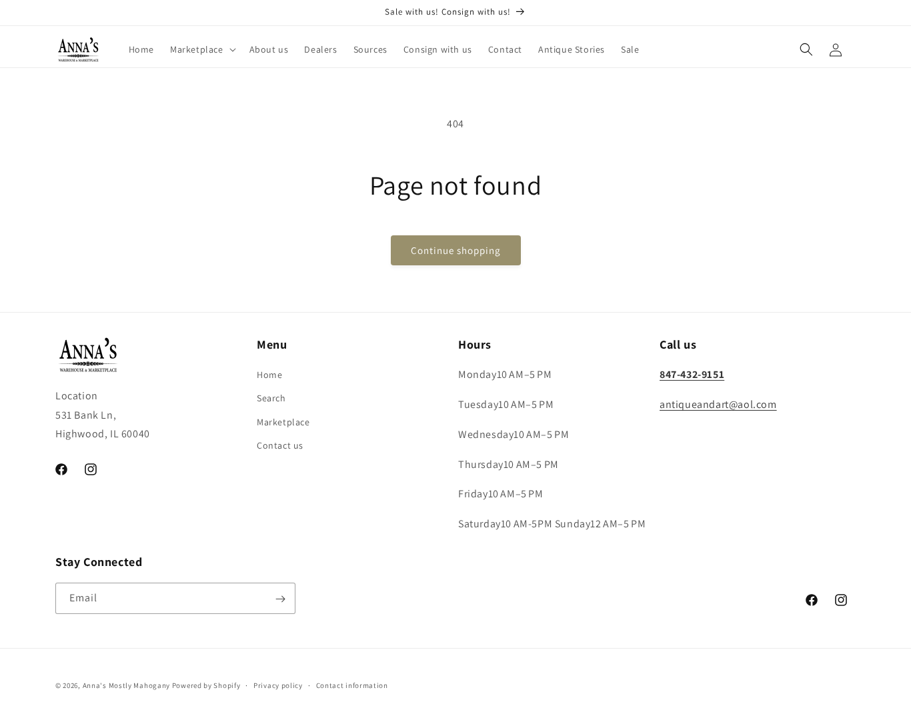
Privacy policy (278, 684)
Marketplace (283, 422)
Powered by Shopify (206, 685)
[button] (201, 49)
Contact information (352, 684)
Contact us (280, 445)
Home (269, 375)
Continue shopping (456, 250)
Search (271, 399)
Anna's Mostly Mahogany (126, 685)
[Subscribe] (280, 599)
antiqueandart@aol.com (718, 404)
